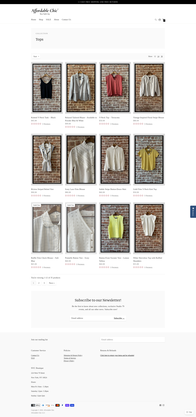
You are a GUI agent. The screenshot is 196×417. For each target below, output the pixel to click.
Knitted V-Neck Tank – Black (43, 117)
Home (33, 19)
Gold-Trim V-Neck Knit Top (145, 189)
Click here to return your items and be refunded (117, 355)
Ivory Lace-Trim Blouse (75, 189)
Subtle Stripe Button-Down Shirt (112, 189)
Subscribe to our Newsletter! (98, 300)
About (56, 19)
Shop (41, 19)
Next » (52, 283)
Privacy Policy (69, 361)
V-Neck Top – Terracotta (109, 117)
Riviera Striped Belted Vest (42, 189)
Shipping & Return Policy (73, 355)
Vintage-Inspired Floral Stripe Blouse (148, 117)
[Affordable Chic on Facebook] (160, 405)
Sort (35, 56)
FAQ (33, 358)
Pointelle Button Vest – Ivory (77, 258)
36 (162, 56)
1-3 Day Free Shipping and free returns (98, 2)
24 (158, 56)
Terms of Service (70, 358)
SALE (48, 19)
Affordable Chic (49, 410)
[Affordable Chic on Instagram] (163, 405)
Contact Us (66, 19)
